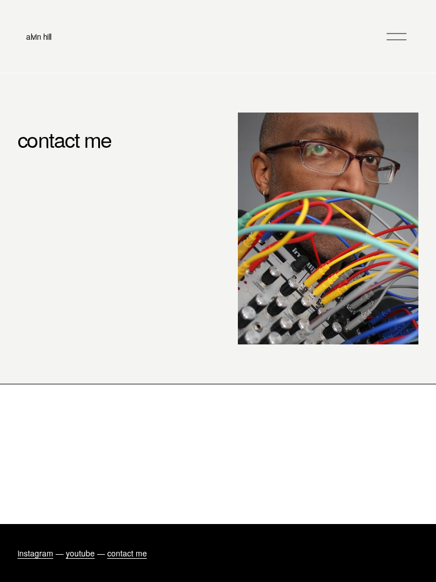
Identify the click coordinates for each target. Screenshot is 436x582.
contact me (127, 553)
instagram (35, 553)
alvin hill (38, 36)
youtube (80, 553)
